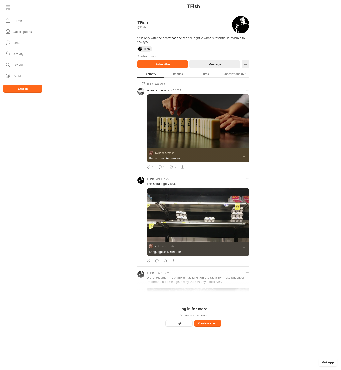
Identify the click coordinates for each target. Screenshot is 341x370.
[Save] (244, 155)
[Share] (182, 167)
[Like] (148, 261)
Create (23, 89)
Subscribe (162, 64)
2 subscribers (146, 56)
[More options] (247, 90)
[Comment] (157, 261)
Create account (208, 323)
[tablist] (193, 74)
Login (179, 323)
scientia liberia (156, 90)
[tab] (150, 74)
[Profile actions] (245, 64)
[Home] (8, 8)
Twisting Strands (164, 153)
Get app (328, 362)
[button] (22, 20)
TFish (150, 83)
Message (214, 64)
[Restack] (165, 261)
